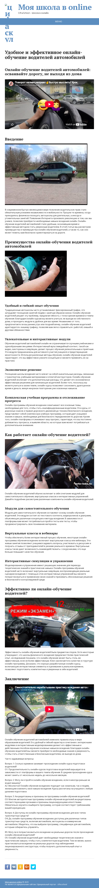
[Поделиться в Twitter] (33, 866)
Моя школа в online (55, 7)
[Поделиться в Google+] (26, 866)
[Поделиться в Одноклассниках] (20, 866)
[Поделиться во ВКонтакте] (13, 866)
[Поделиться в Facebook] (7, 866)
